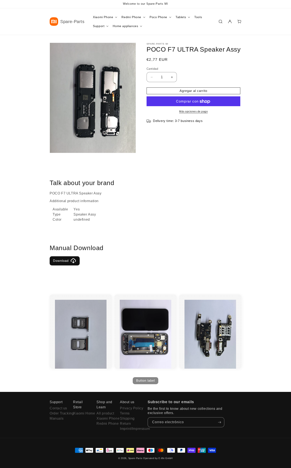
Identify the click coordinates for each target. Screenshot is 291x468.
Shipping (127, 418)
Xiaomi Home (82, 413)
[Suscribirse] (219, 422)
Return (125, 423)
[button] (104, 17)
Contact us (58, 408)
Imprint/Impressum (129, 428)
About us (127, 402)
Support (56, 402)
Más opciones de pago (193, 111)
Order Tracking (59, 413)
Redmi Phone (106, 423)
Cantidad (152, 68)
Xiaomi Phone (106, 418)
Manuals (56, 418)
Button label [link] (145, 380)
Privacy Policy (129, 408)
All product (105, 413)
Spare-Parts (135, 458)
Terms (125, 413)
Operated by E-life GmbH (158, 458)
